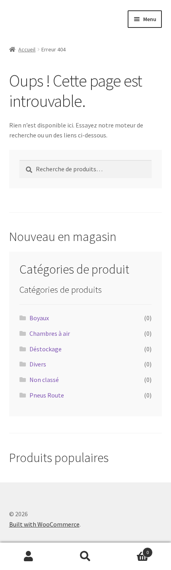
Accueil (26, 49)
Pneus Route (46, 395)
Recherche (85, 556)
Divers (37, 364)
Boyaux (39, 318)
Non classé (44, 380)
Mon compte (28, 556)
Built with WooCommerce (44, 524)
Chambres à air (49, 333)
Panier (131, 549)
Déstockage (45, 349)
